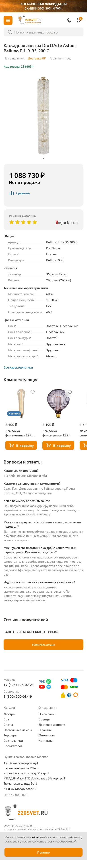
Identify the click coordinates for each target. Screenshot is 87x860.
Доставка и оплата (52, 724)
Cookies (33, 837)
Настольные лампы (18, 730)
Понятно (43, 852)
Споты (8, 724)
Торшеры (10, 735)
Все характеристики (18, 367)
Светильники (13, 740)
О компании (47, 714)
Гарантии (45, 730)
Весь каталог (13, 746)
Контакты (46, 740)
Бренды (44, 719)
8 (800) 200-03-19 (18, 696)
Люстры (9, 714)
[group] (43, 117)
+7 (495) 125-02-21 (19, 684)
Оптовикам (47, 735)
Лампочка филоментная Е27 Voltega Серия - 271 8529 (56, 433)
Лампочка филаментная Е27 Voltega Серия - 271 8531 (19, 433)
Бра (6, 719)
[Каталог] (8, 20)
